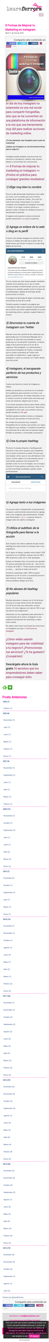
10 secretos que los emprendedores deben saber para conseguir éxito (24, 673)
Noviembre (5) (9, 1094)
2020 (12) (6, 809)
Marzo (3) (7, 1060)
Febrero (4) (8, 1152)
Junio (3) (7, 955)
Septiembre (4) (9, 1108)
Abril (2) (7, 852)
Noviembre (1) (9, 720)
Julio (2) (7, 1291)
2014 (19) (6, 1248)
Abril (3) (7, 1053)
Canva (23, 517)
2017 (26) (6, 996)
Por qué (23, 412)
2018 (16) (6, 919)
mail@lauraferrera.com (29, 1316)
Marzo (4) (7, 1144)
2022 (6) (6, 713)
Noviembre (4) (9, 1178)
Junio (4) (7, 1039)
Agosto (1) (8, 948)
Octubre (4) (8, 1185)
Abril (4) (7, 1137)
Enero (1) (7, 756)
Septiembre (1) (9, 775)
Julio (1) (7, 727)
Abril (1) (7, 790)
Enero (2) (7, 866)
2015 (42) (6, 1164)
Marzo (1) (7, 742)
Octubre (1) (8, 823)
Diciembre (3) (9, 1087)
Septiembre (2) (9, 830)
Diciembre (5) (9, 1171)
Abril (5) (7, 1221)
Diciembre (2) (9, 878)
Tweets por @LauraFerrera (12, 1297)
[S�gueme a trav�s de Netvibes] (10, 687)
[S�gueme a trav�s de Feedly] (4, 687)
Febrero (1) (8, 708)
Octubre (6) (8, 1269)
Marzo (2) (7, 859)
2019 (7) (6, 871)
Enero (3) (7, 991)
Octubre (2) (8, 1017)
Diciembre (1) (9, 926)
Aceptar (35, 1336)
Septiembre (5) (9, 1192)
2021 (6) (6, 761)
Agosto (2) (8, 1032)
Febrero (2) (8, 984)
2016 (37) (6, 1080)
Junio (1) (7, 734)
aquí (23, 219)
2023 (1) (6, 702)
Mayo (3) (7, 1214)
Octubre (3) (8, 1101)
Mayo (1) (7, 962)
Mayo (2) (7, 1046)
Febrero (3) (8, 1068)
